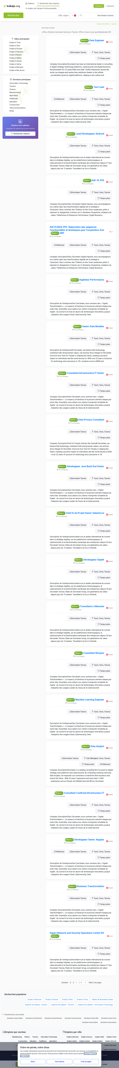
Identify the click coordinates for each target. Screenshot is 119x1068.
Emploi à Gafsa (15, 64)
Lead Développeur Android (90, 133)
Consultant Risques (93, 653)
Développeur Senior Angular (89, 839)
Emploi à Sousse (16, 49)
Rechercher (13, 15)
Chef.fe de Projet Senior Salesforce (85, 513)
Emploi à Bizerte (16, 55)
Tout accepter (86, 1062)
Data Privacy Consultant (91, 419)
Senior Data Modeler (93, 326)
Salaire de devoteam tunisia (102, 1000)
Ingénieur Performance (92, 279)
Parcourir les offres (103, 24)
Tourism (13, 86)
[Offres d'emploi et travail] (12, 6)
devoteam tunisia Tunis (108, 1018)
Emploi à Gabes (15, 58)
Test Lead (99, 87)
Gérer (33, 1062)
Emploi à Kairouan (16, 52)
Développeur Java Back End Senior (85, 466)
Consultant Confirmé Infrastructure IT (84, 793)
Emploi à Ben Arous (17, 70)
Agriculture (14, 95)
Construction (15, 105)
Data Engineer (96, 40)
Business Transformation (90, 886)
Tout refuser (59, 1062)
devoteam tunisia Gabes (15, 1018)
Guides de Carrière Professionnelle (41, 8)
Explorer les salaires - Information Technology (95, 1005)
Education (13, 102)
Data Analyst (97, 746)
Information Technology (19, 83)
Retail (12, 111)
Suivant (64, 982)
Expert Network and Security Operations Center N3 (77, 933)
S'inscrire (98, 6)
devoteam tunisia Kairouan (53, 1018)
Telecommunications (18, 108)
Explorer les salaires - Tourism (62, 1005)
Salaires (30, 3)
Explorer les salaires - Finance (36, 1005)
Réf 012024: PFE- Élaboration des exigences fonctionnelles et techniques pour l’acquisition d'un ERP (77, 230)
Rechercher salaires (21, 134)
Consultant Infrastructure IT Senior (85, 373)
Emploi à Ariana (15, 61)
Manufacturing (15, 92)
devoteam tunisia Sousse (73, 1018)
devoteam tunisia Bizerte (34, 1018)
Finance (12, 89)
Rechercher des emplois (49, 3)
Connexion (110, 6)
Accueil (114, 24)
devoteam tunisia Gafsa (90, 1022)
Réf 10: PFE (98, 180)
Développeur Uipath (93, 559)
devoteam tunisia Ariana (108, 1022)
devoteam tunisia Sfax (91, 1018)
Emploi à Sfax (15, 46)
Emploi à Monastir (16, 67)
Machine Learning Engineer (89, 699)
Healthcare (14, 99)
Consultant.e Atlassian (92, 606)
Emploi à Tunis (15, 42)
